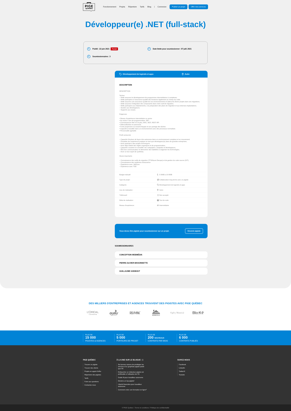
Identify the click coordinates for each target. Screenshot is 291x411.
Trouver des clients (91, 368)
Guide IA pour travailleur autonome (130, 377)
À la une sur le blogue (129, 360)
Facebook (182, 364)
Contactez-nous (90, 385)
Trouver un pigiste (90, 364)
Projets (122, 7)
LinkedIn (182, 368)
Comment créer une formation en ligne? (132, 390)
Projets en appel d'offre (92, 371)
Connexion (162, 7)
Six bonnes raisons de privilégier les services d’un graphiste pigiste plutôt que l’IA (131, 366)
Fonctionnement (109, 7)
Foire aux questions (91, 381)
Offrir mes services (198, 7)
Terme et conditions (142, 407)
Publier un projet (178, 7)
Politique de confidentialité (159, 407)
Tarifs (142, 7)
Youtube (182, 375)
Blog (149, 7)
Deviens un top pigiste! (126, 381)
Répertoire (132, 7)
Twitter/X (182, 371)
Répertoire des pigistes (92, 375)
